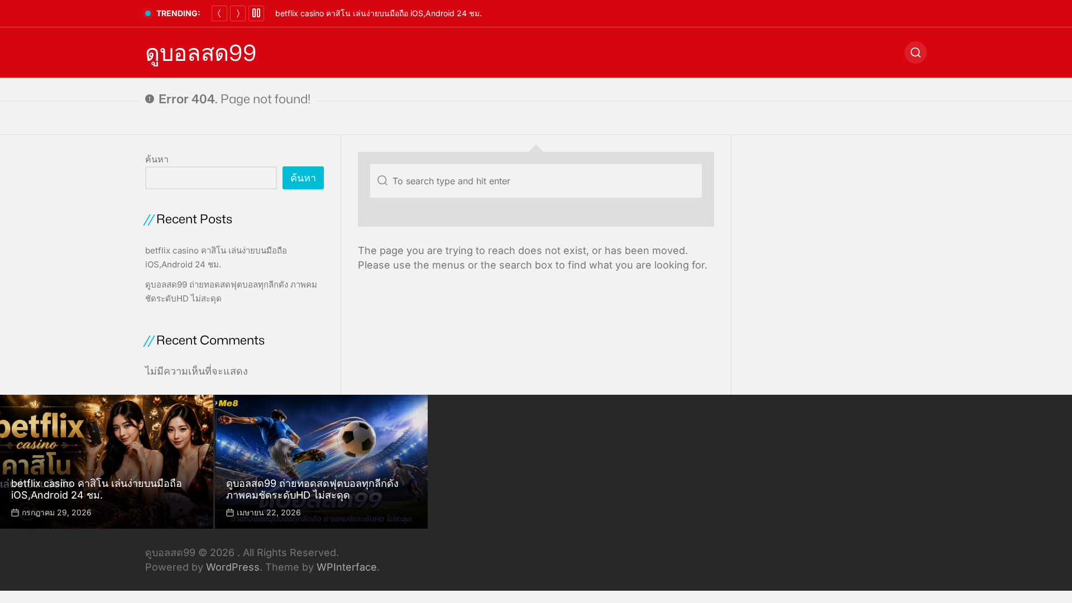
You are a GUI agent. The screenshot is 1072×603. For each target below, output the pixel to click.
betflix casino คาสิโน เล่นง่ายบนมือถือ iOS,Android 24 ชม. (378, 13)
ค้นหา (157, 159)
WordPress (233, 567)
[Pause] (256, 13)
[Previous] (219, 13)
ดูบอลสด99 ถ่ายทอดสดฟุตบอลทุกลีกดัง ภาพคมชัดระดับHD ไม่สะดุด (312, 489)
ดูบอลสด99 (200, 52)
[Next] (238, 13)
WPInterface (347, 567)
